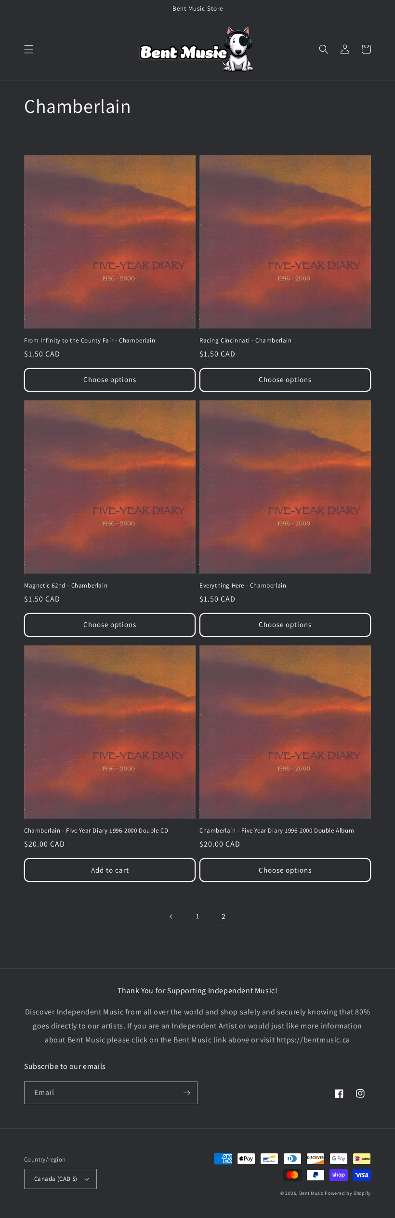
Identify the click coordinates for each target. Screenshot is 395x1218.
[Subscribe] (186, 1092)
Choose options (109, 379)
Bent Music (311, 1193)
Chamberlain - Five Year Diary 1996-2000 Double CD (96, 831)
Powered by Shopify (348, 1193)
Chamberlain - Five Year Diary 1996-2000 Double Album (276, 831)
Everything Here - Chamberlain (242, 585)
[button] (29, 49)
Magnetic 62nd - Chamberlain (65, 585)
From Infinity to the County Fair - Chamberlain (90, 340)
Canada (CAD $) (56, 1179)
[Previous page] (171, 916)
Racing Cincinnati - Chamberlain (245, 340)
